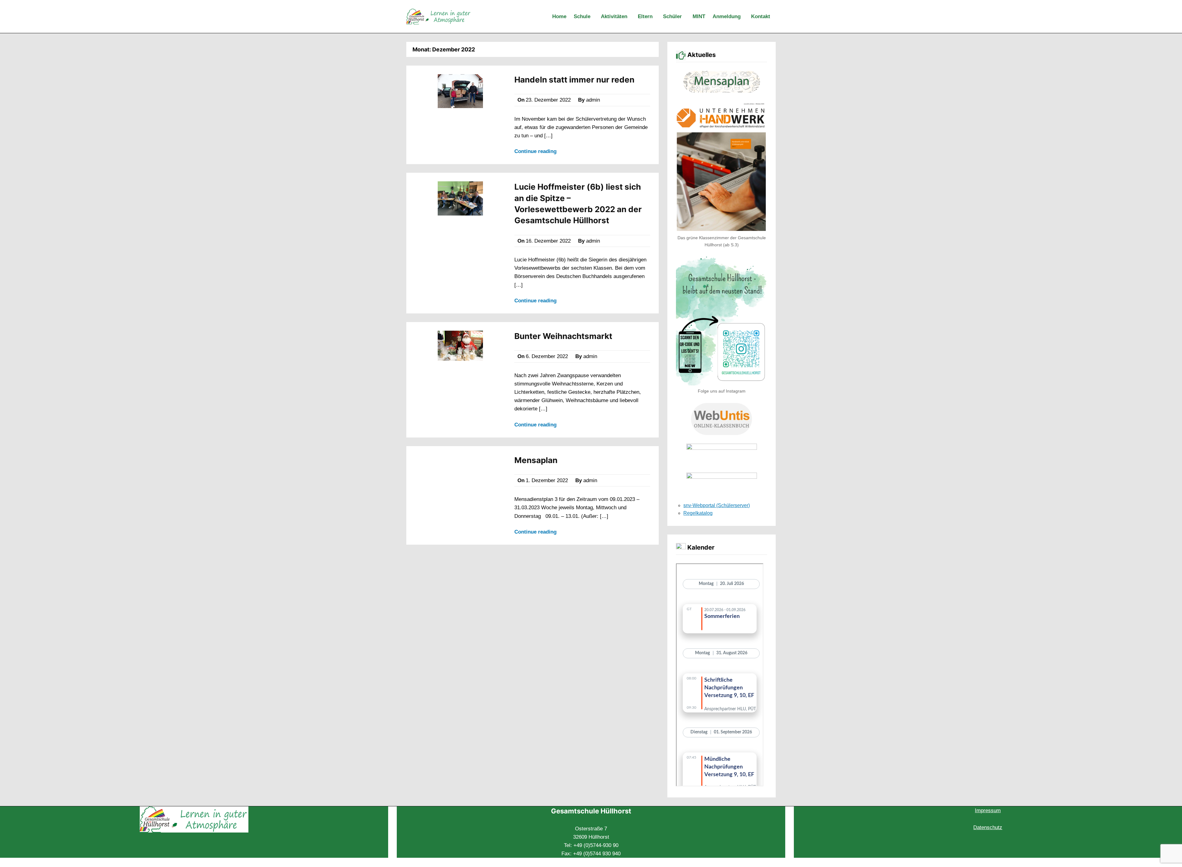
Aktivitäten (614, 16)
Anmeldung (727, 16)
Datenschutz (987, 827)
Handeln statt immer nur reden (574, 79)
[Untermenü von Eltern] (656, 16)
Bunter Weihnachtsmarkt (563, 336)
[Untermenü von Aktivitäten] (631, 16)
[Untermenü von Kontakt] (774, 16)
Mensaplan (535, 460)
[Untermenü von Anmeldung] (744, 16)
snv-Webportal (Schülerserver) (716, 505)
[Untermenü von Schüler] (685, 16)
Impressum (988, 810)
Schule (582, 16)
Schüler (672, 16)
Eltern (645, 16)
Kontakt (760, 16)
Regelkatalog (698, 513)
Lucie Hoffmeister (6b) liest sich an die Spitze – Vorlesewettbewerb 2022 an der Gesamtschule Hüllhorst (578, 203)
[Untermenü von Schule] (594, 16)
